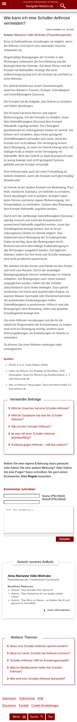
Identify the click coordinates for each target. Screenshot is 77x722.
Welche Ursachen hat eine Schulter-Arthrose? (40, 408)
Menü (16, 716)
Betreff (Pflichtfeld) (54, 499)
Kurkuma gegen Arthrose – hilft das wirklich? (39, 444)
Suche (34, 716)
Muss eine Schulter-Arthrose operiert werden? (39, 646)
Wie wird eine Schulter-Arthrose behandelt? (37, 678)
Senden (64, 539)
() (42, 34)
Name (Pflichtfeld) (53, 496)
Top (50, 716)
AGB (40, 698)
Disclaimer (9, 705)
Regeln (33, 476)
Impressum (9, 698)
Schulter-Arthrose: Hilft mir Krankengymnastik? (39, 660)
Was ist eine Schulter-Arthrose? (31, 426)
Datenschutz (27, 698)
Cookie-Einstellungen (45, 705)
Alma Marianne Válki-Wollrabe (29, 576)
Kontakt (23, 705)
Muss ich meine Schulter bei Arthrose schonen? (40, 653)
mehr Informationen (58, 610)
